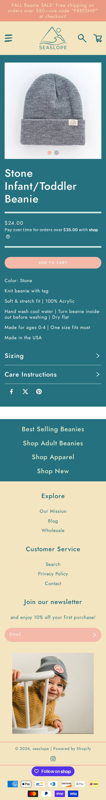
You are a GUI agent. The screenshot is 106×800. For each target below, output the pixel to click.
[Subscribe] (94, 635)
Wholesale (53, 530)
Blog (53, 521)
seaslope (41, 748)
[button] (8, 38)
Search (53, 564)
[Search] (82, 38)
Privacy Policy (53, 573)
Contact (53, 583)
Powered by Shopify (72, 748)
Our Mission (53, 511)
